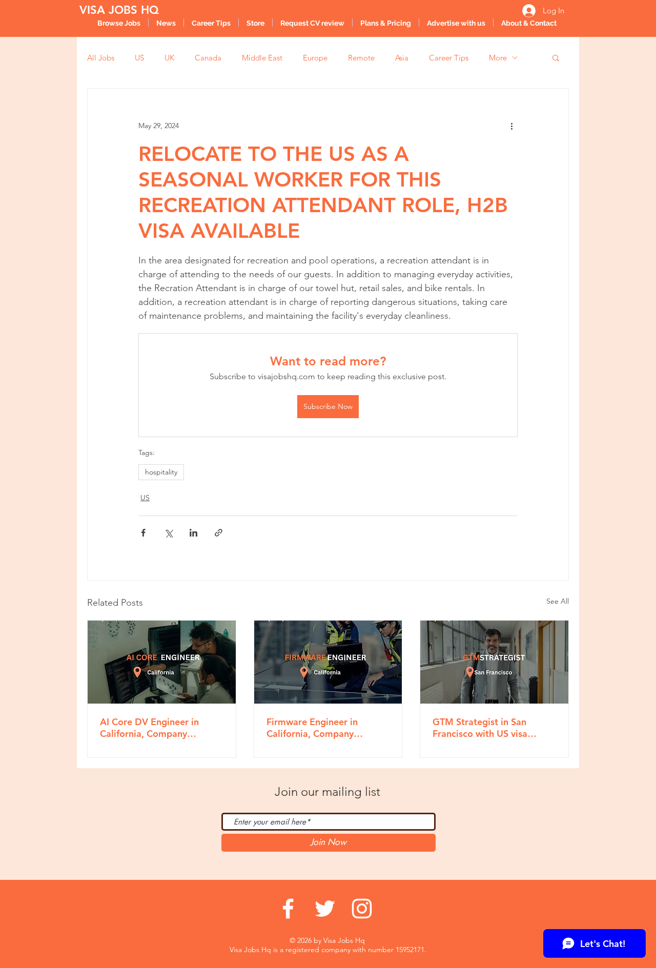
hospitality (161, 472)
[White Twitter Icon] (325, 908)
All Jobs (100, 58)
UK (169, 58)
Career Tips (448, 58)
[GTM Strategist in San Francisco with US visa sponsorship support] (494, 662)
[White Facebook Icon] (288, 908)
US (139, 58)
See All (557, 601)
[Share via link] (218, 533)
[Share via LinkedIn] (193, 533)
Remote (361, 58)
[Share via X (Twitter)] (168, 533)
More (498, 58)
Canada (208, 58)
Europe (315, 58)
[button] (556, 57)
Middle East (262, 58)
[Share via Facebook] (143, 533)
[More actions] (511, 125)
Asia (401, 58)
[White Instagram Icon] (361, 908)
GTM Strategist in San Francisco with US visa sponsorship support (480, 727)
